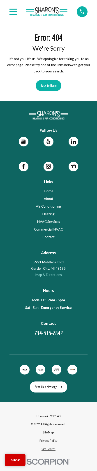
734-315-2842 (48, 333)
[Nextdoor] (73, 166)
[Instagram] (48, 166)
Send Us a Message (46, 387)
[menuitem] (48, 432)
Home (48, 191)
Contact (48, 237)
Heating (48, 214)
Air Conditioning (48, 206)
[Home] (47, 12)
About (48, 199)
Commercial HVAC (48, 229)
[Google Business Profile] (23, 141)
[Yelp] (48, 141)
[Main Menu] (13, 12)
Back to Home (49, 85)
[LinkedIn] (73, 141)
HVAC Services (48, 222)
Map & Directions (48, 275)
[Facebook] (23, 166)
